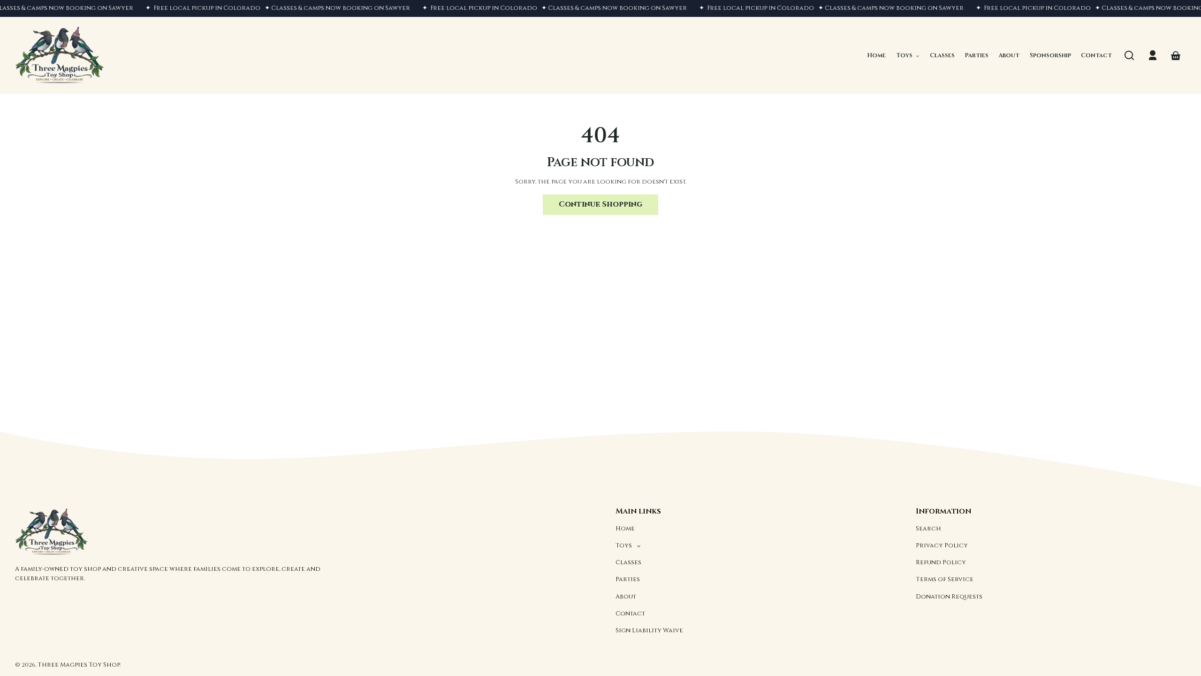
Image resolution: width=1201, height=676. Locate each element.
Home (625, 528)
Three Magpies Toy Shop (79, 665)
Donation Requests (949, 596)
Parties (628, 579)
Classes (628, 562)
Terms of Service (944, 579)
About (626, 596)
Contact (630, 613)
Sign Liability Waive (649, 630)
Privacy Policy (942, 545)
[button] (1129, 55)
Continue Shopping (600, 204)
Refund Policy (941, 562)
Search (928, 528)
